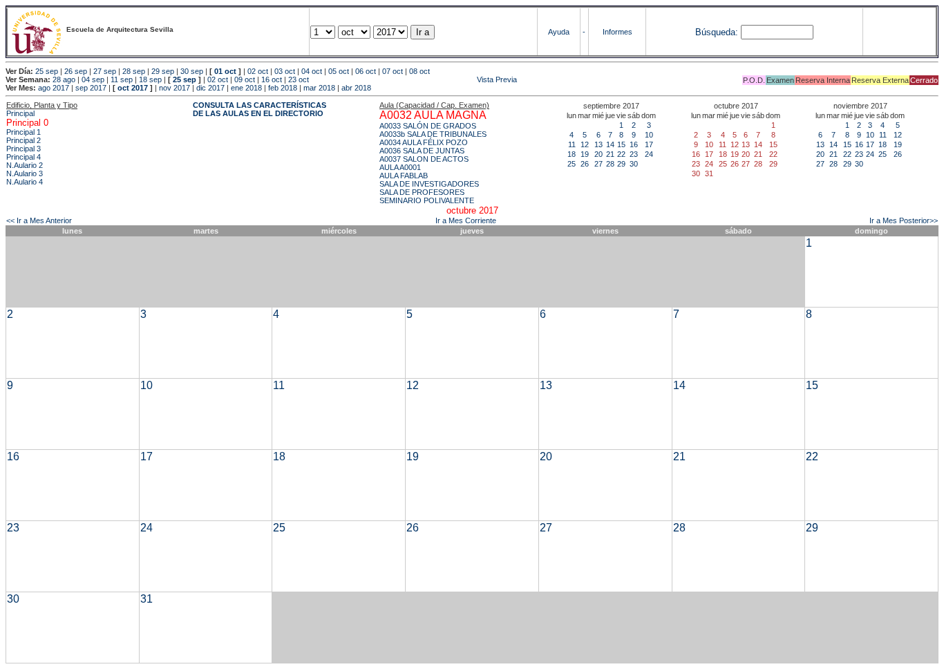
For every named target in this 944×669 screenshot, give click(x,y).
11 (572, 144)
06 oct (365, 71)
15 (621, 144)
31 (146, 599)
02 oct (257, 71)
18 (571, 154)
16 (634, 144)
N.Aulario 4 (24, 182)
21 (610, 154)
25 (571, 164)
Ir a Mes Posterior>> (903, 220)
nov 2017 (174, 88)
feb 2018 (282, 88)
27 (598, 164)
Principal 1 (23, 132)
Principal (20, 113)
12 (584, 144)
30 (634, 164)
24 (649, 154)
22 (621, 154)
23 (634, 154)
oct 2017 (132, 88)
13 (598, 144)
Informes (617, 32)
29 (621, 164)
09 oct (244, 79)
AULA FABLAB (403, 175)
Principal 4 (23, 157)
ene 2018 (246, 88)
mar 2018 (319, 88)
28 (610, 164)
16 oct (271, 79)
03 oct (284, 71)
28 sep (133, 71)
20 (598, 154)
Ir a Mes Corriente (465, 220)
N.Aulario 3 (24, 173)
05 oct (338, 71)
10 (649, 135)
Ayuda (558, 32)
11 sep (122, 79)
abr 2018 (356, 88)
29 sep (162, 71)
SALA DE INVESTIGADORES (429, 184)
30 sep (191, 71)
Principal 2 (23, 140)
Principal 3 (23, 148)
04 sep (93, 79)
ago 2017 (53, 88)
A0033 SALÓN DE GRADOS (427, 126)
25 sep (46, 71)
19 (584, 154)
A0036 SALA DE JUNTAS (421, 151)
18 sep (150, 79)
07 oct (392, 71)
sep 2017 (90, 88)
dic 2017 (210, 88)
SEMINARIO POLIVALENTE (426, 200)
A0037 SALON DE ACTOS (424, 159)
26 (584, 164)
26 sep (75, 71)
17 (649, 144)
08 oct (419, 71)
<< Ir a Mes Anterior (39, 220)
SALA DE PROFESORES (421, 192)
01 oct (225, 71)
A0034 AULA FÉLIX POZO (423, 142)
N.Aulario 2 (24, 165)
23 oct (298, 79)
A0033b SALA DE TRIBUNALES (433, 134)
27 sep (104, 71)
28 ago (64, 79)
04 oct (311, 71)
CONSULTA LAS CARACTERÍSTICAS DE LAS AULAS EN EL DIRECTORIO (259, 109)
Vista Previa (414, 79)
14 (610, 144)
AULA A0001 (400, 167)
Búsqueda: (716, 32)
